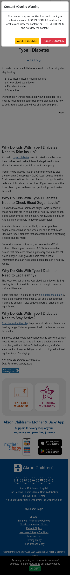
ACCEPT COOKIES (27, 40)
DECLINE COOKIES (53, 40)
